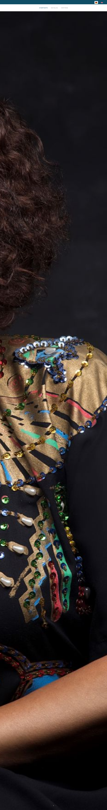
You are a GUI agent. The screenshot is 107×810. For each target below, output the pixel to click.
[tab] (51, 805)
